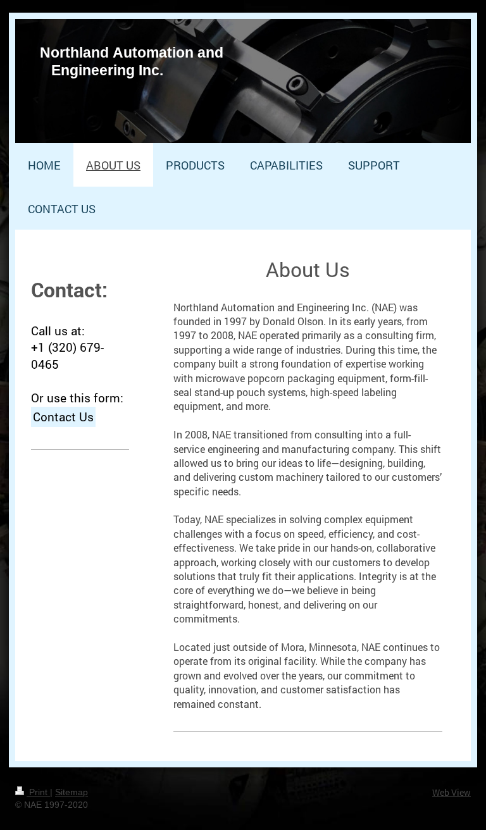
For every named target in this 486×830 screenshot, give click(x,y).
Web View (451, 792)
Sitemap (71, 792)
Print (38, 792)
